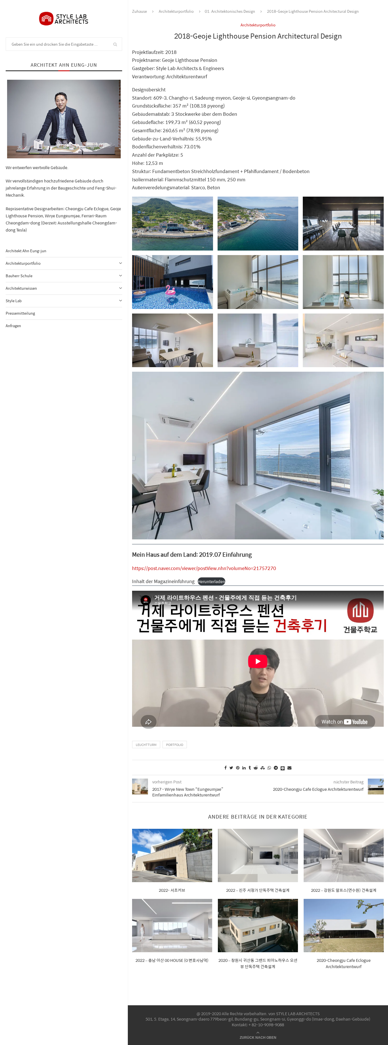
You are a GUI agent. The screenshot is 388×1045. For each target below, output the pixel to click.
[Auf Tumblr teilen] (250, 767)
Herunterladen (211, 581)
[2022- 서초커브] (172, 855)
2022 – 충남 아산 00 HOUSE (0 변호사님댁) (171, 960)
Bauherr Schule (19, 276)
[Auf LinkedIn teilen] (244, 767)
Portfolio (174, 744)
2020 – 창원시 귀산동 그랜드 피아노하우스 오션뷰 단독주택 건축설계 (257, 963)
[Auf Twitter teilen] (231, 767)
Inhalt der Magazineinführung (163, 581)
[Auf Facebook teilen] (225, 767)
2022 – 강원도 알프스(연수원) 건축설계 (343, 890)
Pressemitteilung (20, 313)
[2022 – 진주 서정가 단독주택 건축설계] (258, 855)
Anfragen (13, 326)
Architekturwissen (21, 288)
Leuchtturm (146, 744)
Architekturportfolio (23, 263)
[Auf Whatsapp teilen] (269, 767)
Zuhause (139, 11)
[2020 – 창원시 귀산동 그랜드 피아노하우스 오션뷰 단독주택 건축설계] (258, 925)
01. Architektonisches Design (230, 11)
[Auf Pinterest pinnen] (237, 767)
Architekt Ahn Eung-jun (26, 251)
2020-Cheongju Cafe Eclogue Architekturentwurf (344, 963)
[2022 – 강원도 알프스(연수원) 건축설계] (344, 855)
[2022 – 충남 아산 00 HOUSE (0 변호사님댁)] (172, 925)
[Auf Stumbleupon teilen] (262, 767)
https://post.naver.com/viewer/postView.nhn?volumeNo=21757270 (204, 568)
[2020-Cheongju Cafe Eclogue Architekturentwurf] (344, 925)
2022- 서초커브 (172, 890)
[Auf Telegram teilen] (276, 767)
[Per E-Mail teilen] (289, 767)
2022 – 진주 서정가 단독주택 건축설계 (257, 890)
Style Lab (14, 301)
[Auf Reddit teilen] (256, 767)
